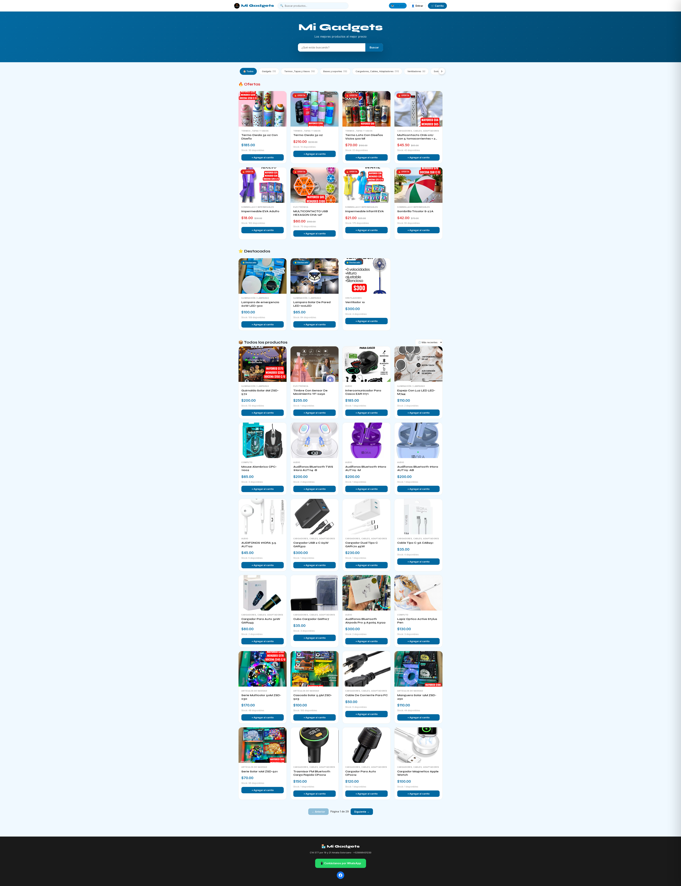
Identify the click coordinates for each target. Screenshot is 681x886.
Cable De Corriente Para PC (366, 695)
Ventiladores (416, 71)
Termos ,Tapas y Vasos (299, 71)
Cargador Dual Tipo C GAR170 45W (361, 544)
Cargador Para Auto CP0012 (360, 773)
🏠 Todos (248, 71)
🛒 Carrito (437, 5)
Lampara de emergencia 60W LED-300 (260, 304)
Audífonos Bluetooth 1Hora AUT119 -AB (417, 468)
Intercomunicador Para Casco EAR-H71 (363, 392)
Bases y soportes (335, 71)
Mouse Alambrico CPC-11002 (259, 468)
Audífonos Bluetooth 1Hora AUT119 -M (365, 468)
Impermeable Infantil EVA (364, 211)
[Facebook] (340, 875)
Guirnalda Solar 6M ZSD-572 (260, 392)
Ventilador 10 (355, 302)
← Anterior (318, 811)
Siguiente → (361, 811)
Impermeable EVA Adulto (260, 211)
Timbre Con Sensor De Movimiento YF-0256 (310, 392)
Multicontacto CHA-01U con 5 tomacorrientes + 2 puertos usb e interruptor (416, 136)
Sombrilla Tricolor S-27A (415, 211)
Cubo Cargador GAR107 (311, 619)
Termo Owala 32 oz (308, 135)
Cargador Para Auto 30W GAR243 (260, 620)
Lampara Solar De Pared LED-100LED (312, 304)
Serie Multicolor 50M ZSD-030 (261, 697)
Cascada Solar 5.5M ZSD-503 (312, 697)
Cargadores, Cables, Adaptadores (377, 71)
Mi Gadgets (257, 5)
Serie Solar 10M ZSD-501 (259, 771)
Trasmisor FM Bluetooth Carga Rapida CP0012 (311, 773)
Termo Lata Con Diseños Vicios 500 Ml (364, 136)
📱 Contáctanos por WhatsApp (340, 863)
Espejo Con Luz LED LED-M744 (416, 392)
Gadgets (269, 71)
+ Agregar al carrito (262, 157)
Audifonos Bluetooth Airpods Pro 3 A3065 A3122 (365, 620)
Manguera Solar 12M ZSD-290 (416, 697)
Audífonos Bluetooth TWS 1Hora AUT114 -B (313, 468)
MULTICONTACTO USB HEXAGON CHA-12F (310, 213)
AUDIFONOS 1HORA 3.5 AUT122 (258, 544)
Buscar (374, 47)
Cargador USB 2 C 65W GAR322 (311, 544)
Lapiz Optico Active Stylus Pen (417, 620)
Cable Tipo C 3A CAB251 (415, 542)
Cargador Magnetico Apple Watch (418, 773)
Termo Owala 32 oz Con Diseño (259, 136)
